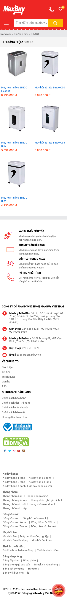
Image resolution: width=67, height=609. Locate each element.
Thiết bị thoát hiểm (47, 550)
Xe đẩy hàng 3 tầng (40, 481)
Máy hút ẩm (10, 536)
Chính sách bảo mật (13, 412)
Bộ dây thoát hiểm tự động (18, 550)
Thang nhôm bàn (13, 495)
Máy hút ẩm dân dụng (15, 540)
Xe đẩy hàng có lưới (40, 485)
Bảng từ (32, 568)
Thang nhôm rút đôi (14, 504)
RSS (4, 386)
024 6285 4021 (30, 328)
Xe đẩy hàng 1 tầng (14, 477)
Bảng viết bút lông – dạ (16, 572)
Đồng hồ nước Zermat (43, 526)
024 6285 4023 (50, 328)
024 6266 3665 (18, 331)
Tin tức (6, 371)
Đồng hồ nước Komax (15, 522)
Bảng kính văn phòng (46, 564)
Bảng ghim (29, 560)
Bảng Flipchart (11, 560)
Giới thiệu (7, 367)
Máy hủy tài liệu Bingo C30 (50, 87)
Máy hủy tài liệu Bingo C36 (50, 142)
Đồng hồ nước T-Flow (43, 522)
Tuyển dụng (8, 376)
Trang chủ (6, 33)
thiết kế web (40, 588)
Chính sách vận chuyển (15, 407)
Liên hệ (6, 381)
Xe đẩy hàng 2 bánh (40, 477)
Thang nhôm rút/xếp (15, 508)
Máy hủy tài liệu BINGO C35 (14, 144)
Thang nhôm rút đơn (41, 504)
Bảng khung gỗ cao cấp (16, 564)
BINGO (35, 33)
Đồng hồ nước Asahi (34, 518)
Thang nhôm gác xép (15, 500)
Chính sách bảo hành (14, 397)
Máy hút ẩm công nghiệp (34, 536)
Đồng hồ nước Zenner (15, 526)
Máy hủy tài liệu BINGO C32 (14, 199)
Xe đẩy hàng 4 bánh (14, 485)
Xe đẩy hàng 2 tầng (14, 481)
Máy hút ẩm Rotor (42, 540)
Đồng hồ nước (11, 518)
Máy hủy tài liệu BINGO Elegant (14, 89)
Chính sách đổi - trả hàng (16, 402)
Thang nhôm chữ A (37, 495)
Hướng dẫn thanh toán (15, 417)
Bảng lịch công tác (13, 568)
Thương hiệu (21, 33)
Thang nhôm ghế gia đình (45, 500)
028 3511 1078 (30, 347)
